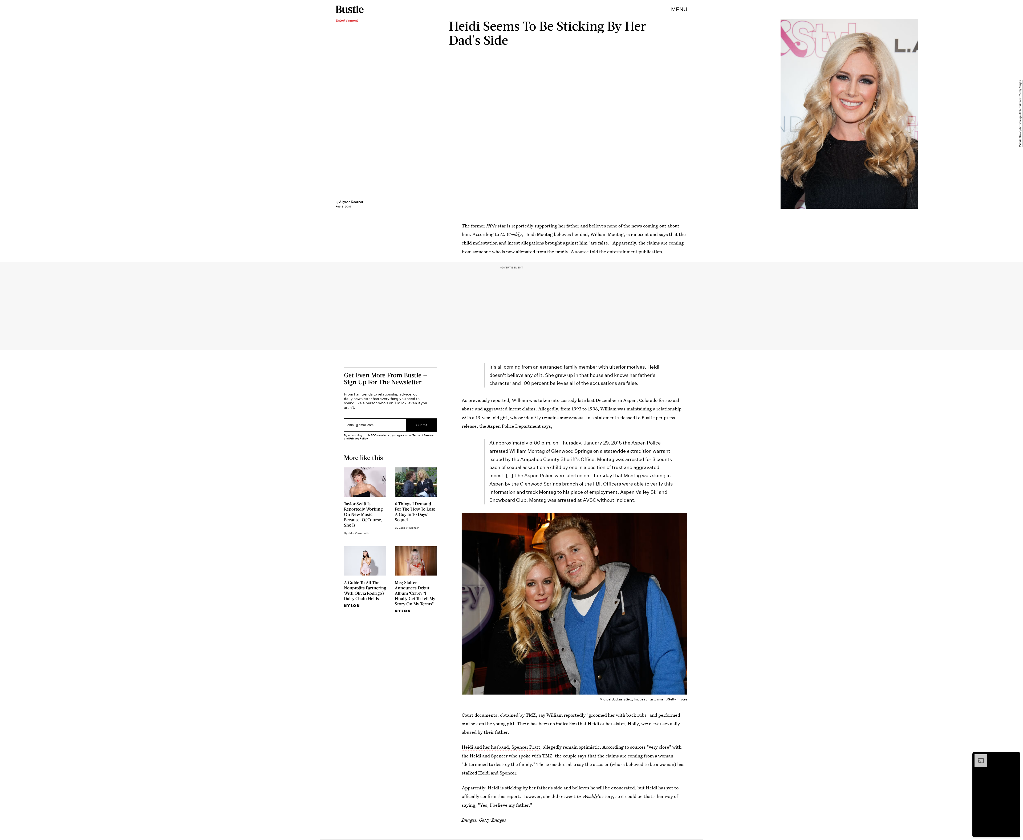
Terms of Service (422, 435)
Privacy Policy (358, 438)
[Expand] (978, 757)
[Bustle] (350, 9)
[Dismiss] (1014, 757)
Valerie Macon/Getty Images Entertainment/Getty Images (1020, 113)
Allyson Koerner (351, 201)
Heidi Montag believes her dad (556, 234)
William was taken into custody (544, 400)
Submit (422, 425)
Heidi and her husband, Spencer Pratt (501, 747)
